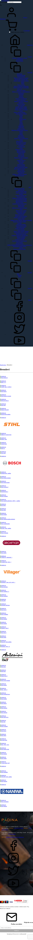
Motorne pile (21, 190)
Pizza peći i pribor (21, 90)
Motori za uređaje (21, 151)
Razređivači (21, 173)
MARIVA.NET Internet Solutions (15, 837)
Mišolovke (21, 102)
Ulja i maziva (21, 156)
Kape (21, 122)
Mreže (29, 300)
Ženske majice (22, 119)
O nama (30, 56)
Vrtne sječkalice (21, 230)
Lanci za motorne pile (21, 192)
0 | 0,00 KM (27, 30)
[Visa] (11, 902)
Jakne (21, 116)
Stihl (29, 187)
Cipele (21, 123)
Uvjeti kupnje (19, 59)
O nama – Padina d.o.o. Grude (19, 58)
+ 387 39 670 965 (18, 828)
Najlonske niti (21, 213)
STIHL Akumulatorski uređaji (19, 198)
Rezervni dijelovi (19, 149)
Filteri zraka (21, 162)
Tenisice (21, 124)
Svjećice (21, 163)
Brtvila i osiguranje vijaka (21, 167)
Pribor (22, 83)
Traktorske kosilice (21, 224)
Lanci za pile (21, 155)
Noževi (21, 131)
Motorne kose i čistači (21, 210)
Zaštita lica (21, 127)
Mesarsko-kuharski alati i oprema (20, 130)
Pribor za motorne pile (21, 195)
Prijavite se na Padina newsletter (22, 923)
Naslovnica (30, 45)
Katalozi (30, 261)
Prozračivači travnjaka (21, 225)
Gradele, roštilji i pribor (21, 107)
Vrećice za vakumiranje (21, 98)
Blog (19, 276)
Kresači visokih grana (21, 191)
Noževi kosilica (21, 164)
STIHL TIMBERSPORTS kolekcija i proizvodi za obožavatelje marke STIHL (19, 245)
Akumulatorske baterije (21, 201)
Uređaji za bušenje (19, 239)
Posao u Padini (19, 60)
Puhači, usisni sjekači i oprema (21, 231)
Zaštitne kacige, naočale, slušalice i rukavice (21, 220)
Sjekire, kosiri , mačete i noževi (21, 80)
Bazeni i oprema (21, 104)
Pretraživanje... (3, 2)
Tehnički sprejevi (21, 171)
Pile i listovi (21, 135)
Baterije (21, 96)
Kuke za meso (21, 137)
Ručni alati (19, 74)
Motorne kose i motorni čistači (19, 208)
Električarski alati (21, 75)
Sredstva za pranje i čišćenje (21, 101)
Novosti (19, 275)
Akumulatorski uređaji (21, 199)
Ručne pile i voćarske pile (21, 79)
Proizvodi (29, 72)
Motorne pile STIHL (20, 188)
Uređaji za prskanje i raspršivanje (20, 235)
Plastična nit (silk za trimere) (21, 157)
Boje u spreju (21, 170)
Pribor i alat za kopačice (21, 216)
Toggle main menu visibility (17, 32)
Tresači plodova (21, 76)
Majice (21, 118)
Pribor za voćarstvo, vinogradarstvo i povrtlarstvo (21, 92)
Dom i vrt (19, 89)
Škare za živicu (21, 85)
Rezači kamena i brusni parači (19, 241)
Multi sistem (21, 206)
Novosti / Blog (24, 273)
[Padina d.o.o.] (4, 0)
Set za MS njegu (21, 197)
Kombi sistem (21, 205)
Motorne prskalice (21, 236)
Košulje (21, 115)
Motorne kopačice (19, 214)
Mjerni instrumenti (19, 175)
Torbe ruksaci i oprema (21, 113)
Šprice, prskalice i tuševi (21, 108)
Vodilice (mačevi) (21, 160)
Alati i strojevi (19, 141)
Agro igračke (21, 105)
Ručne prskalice (21, 238)
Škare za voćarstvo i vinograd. (21, 78)
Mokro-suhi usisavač (21, 234)
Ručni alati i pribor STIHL (19, 221)
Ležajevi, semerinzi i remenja (20, 174)
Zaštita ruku (21, 126)
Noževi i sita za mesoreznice (21, 138)
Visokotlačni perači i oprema (21, 232)
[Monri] (21, 902)
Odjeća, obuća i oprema (19, 112)
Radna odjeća (21, 219)
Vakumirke (21, 97)
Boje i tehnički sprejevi (19, 168)
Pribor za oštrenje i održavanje (21, 86)
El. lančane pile (21, 146)
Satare (21, 133)
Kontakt (30, 288)
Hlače (21, 120)
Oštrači (21, 134)
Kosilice (20, 223)
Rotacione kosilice (21, 227)
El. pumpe (21, 145)
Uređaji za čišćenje (19, 228)
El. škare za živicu (21, 144)
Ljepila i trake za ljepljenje (21, 109)
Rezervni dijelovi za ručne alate (21, 87)
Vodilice (21, 194)
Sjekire (22, 82)
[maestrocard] (7, 902)
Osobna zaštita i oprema (19, 217)
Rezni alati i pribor (21, 212)
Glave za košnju (21, 166)
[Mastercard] (2, 902)
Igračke (21, 247)
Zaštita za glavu (21, 129)
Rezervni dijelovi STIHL (20, 249)
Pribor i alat (21, 153)
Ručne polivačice (21, 100)
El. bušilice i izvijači (21, 142)
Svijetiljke (21, 94)
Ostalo (21, 111)
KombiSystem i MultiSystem (20, 203)
